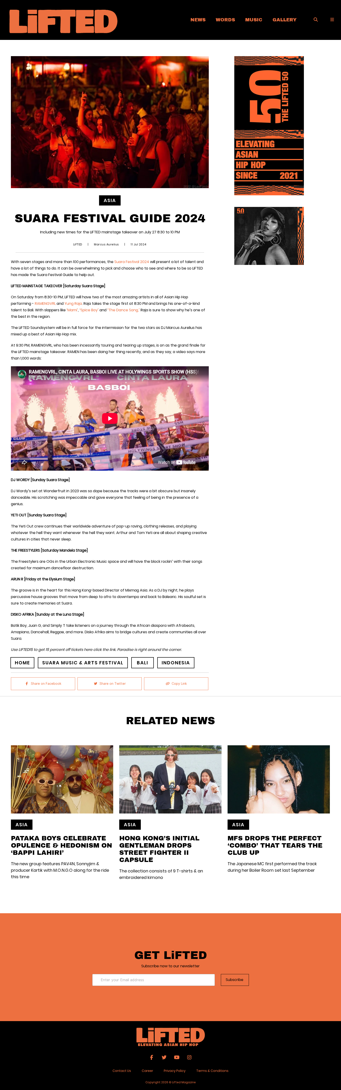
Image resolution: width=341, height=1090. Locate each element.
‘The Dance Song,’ (123, 310)
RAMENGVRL (45, 303)
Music (253, 19)
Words (225, 19)
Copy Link (179, 683)
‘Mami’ (72, 310)
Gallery (285, 19)
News (198, 19)
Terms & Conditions (212, 1070)
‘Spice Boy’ (89, 310)
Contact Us (122, 1070)
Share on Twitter (113, 683)
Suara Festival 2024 (132, 261)
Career (147, 1070)
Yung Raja (73, 303)
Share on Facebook (46, 683)
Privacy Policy (175, 1070)
